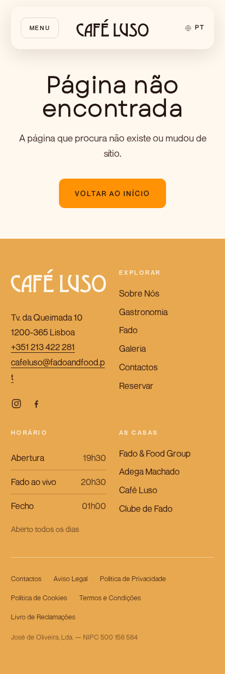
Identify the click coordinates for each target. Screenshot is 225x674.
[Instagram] (16, 403)
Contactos (138, 367)
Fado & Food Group (155, 453)
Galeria (132, 348)
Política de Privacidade (133, 579)
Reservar (136, 385)
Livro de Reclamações (43, 617)
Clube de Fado (146, 508)
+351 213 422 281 (43, 346)
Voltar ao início (113, 194)
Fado (128, 329)
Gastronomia (143, 311)
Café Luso (138, 489)
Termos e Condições (110, 598)
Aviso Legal (70, 579)
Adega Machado (149, 471)
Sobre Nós (139, 293)
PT (199, 27)
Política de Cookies (39, 598)
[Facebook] (36, 403)
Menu (39, 27)
